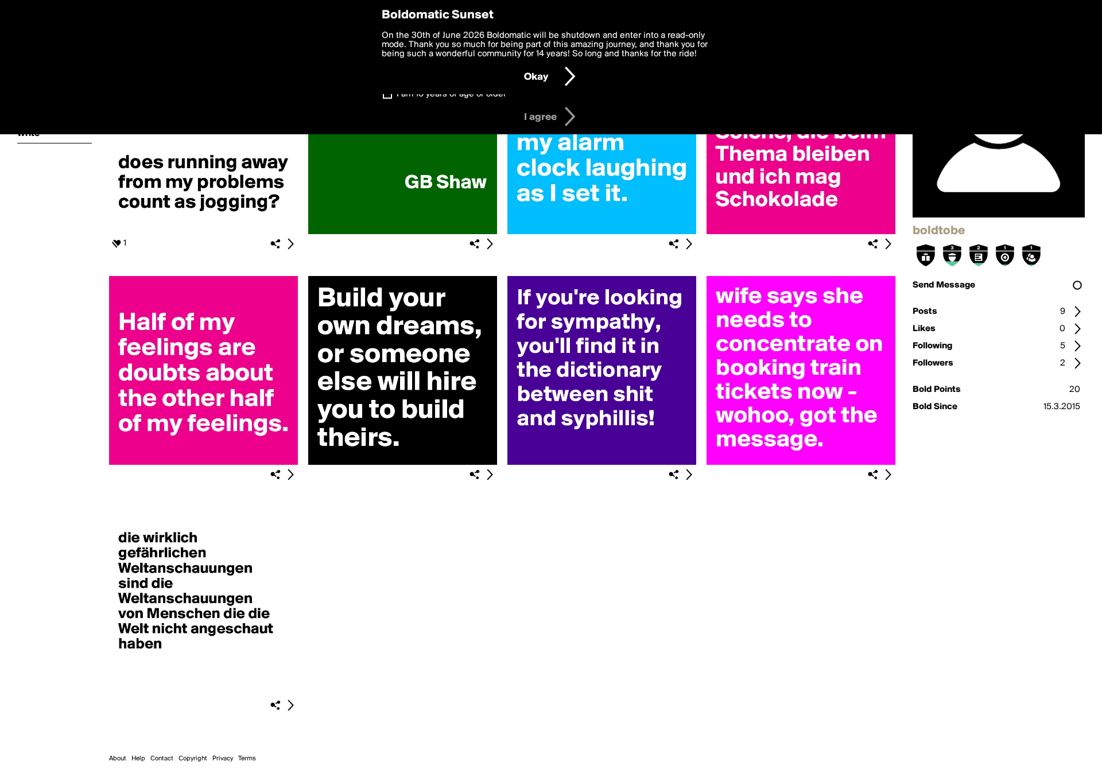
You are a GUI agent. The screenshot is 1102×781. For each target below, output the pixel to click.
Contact (161, 758)
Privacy (222, 758)
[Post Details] (290, 243)
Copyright (193, 758)
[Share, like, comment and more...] (203, 231)
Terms (247, 758)
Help (138, 758)
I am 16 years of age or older (451, 94)
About (117, 758)
